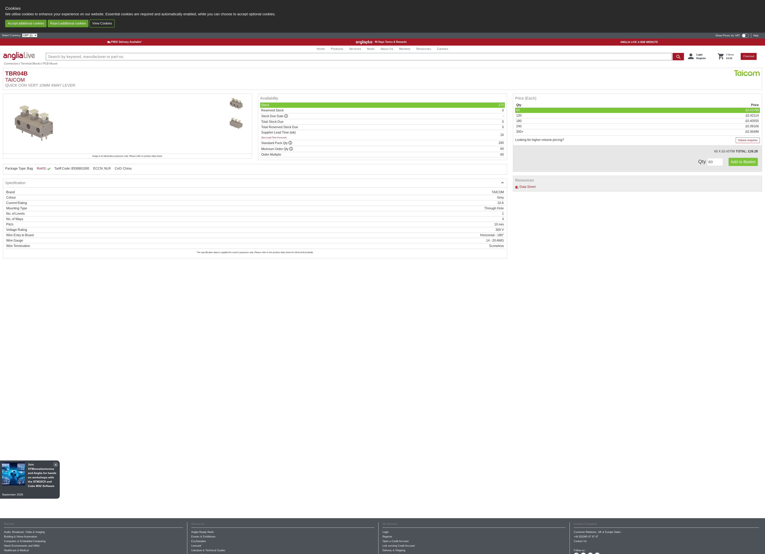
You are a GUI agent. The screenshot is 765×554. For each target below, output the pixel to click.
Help (755, 35)
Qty (702, 161)
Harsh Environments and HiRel (21, 545)
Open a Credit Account (395, 541)
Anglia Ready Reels (202, 532)
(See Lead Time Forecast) (274, 137)
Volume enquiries (748, 140)
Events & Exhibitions (203, 536)
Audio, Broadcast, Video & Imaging (24, 532)
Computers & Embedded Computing (24, 541)
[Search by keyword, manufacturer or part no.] (364, 56)
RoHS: (42, 168)
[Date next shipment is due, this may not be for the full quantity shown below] (286, 116)
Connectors (11, 63)
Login (699, 54)
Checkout (748, 56)
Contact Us (580, 541)
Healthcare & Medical (16, 550)
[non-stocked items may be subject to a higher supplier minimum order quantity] (290, 143)
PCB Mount (50, 63)
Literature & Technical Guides (208, 550)
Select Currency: (12, 35)
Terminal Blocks (31, 63)
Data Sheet (527, 186)
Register (701, 58)
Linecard (196, 545)
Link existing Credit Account (398, 545)
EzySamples (198, 541)
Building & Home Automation (20, 536)
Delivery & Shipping (393, 550)
